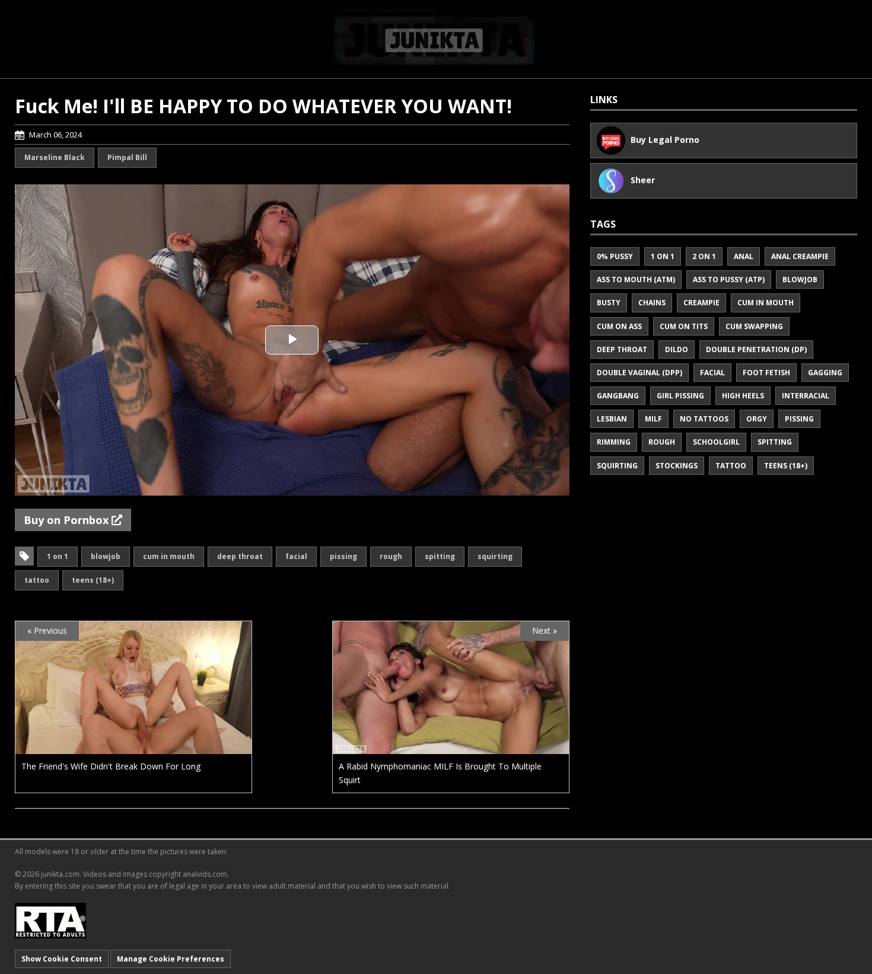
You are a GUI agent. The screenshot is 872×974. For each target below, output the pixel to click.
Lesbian (612, 419)
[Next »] (451, 747)
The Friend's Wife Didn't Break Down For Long (111, 766)
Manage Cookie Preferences (170, 959)
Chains (652, 303)
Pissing (343, 556)
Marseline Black (54, 157)
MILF (653, 419)
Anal (743, 256)
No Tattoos (704, 419)
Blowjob (105, 556)
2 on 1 (704, 256)
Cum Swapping (754, 326)
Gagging (825, 373)
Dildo (676, 349)
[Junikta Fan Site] (436, 38)
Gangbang (618, 396)
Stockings (676, 466)
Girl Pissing (680, 396)
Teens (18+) (93, 580)
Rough (391, 556)
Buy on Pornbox (68, 520)
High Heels (743, 396)
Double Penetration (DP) (756, 349)
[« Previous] (133, 747)
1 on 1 (57, 556)
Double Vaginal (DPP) (639, 373)
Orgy (756, 419)
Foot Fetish (766, 373)
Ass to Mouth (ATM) (636, 279)
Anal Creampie (800, 256)
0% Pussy (615, 256)
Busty (608, 303)
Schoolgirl (716, 442)
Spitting (440, 556)
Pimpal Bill (127, 157)
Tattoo (36, 580)
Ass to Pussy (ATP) (729, 279)
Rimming (614, 442)
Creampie (701, 303)
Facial (296, 556)
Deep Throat (240, 556)
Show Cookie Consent (61, 959)
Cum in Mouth (169, 556)
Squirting (495, 556)
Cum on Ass (619, 326)
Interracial (805, 396)
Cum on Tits (684, 326)
